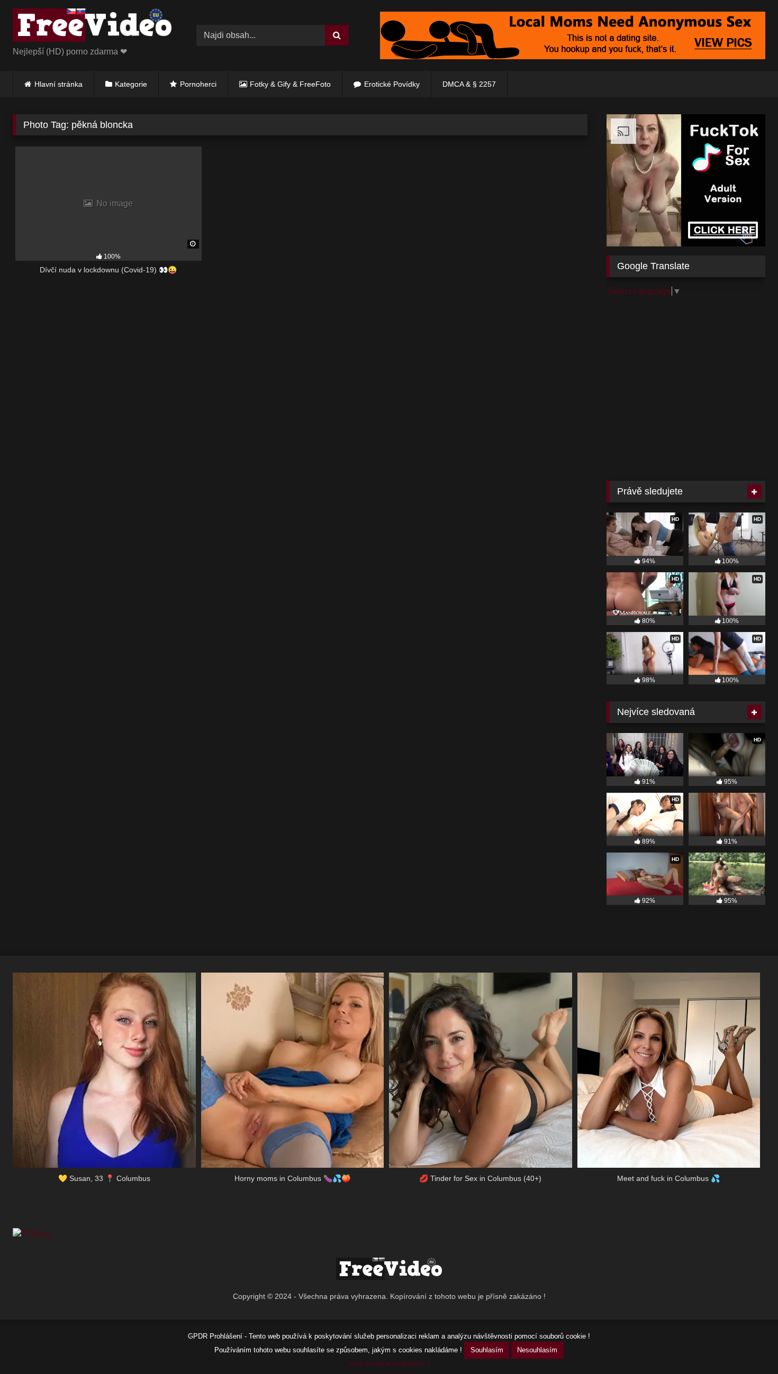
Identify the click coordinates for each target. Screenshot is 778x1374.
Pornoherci (198, 84)
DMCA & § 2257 (469, 84)
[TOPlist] (31, 1234)
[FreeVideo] (92, 26)
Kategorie (131, 84)
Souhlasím (487, 1350)
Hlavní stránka (58, 84)
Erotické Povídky (392, 84)
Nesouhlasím (537, 1350)
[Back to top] (745, 1342)
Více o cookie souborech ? (389, 1364)
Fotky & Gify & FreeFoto (290, 84)
